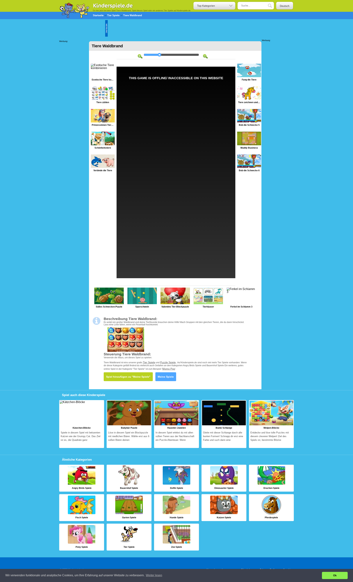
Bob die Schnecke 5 (249, 118)
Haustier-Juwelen (176, 424)
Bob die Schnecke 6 (249, 164)
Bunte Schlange (224, 424)
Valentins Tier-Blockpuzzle (175, 298)
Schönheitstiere (102, 141)
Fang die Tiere (249, 73)
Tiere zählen (102, 96)
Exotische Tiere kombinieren (102, 73)
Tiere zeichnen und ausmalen (249, 96)
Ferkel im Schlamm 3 (241, 298)
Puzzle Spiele (168, 362)
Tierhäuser (208, 298)
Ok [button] (335, 575)
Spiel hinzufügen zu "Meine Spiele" (128, 376)
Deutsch (284, 5)
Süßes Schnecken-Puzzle (109, 298)
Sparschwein (142, 298)
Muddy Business (249, 141)
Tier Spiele (149, 362)
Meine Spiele (166, 376)
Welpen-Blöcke (271, 424)
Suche (272, 5)
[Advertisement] (175, 28)
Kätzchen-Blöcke (81, 424)
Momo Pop (168, 368)
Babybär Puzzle (129, 424)
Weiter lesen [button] (154, 575)
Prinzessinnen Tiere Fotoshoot (102, 118)
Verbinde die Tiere (102, 164)
